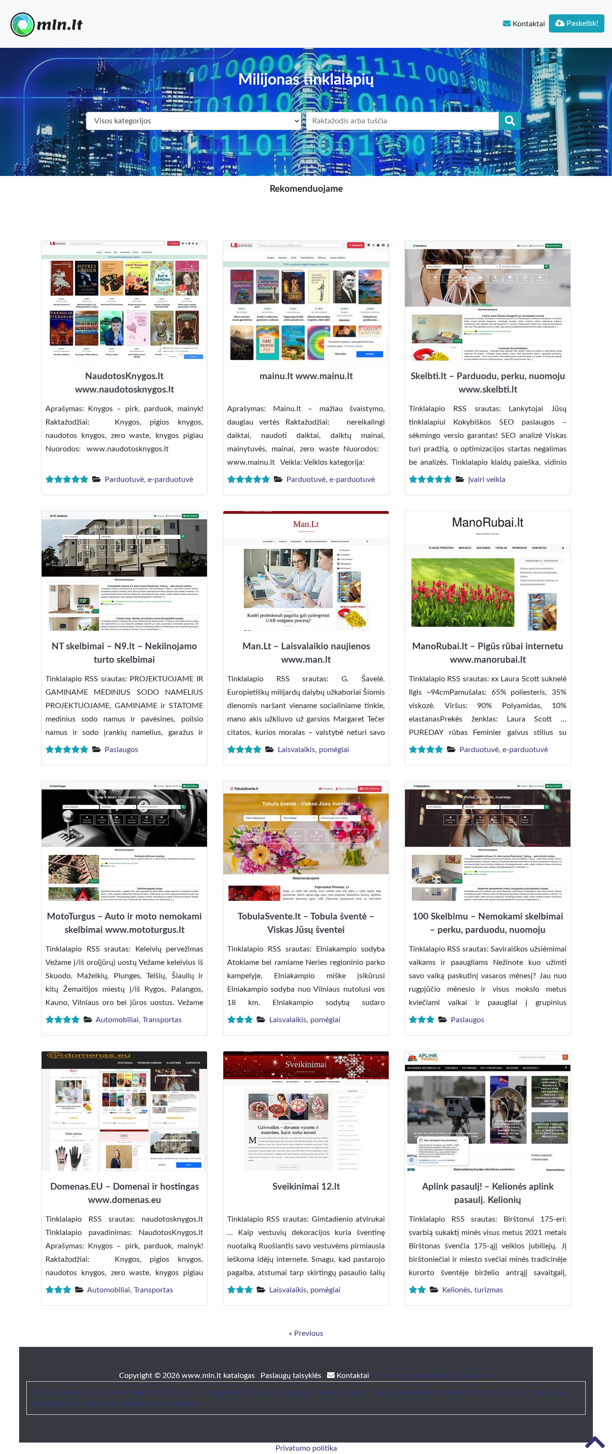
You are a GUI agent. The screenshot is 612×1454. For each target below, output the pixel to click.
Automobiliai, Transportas (139, 1020)
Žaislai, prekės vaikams (70, 1392)
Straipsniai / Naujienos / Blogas (258, 1392)
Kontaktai (528, 24)
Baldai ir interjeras (536, 1392)
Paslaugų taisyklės (292, 1375)
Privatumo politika (306, 1448)
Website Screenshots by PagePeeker (432, 1375)
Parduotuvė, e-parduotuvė (149, 479)
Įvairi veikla (486, 479)
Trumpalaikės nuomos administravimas (436, 1392)
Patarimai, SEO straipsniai (156, 1392)
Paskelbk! (581, 23)
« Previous (306, 1333)
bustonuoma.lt (341, 1392)
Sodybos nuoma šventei (160, 1404)
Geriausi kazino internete (73, 1404)
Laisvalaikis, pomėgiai (313, 750)
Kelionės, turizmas (472, 1290)
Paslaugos (121, 750)
